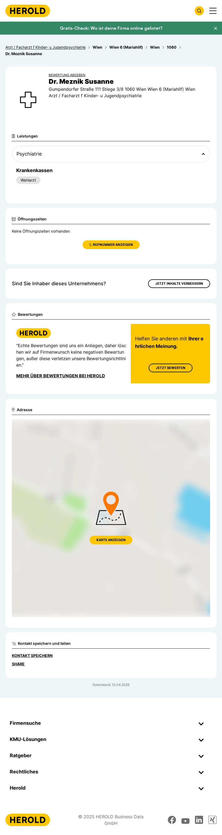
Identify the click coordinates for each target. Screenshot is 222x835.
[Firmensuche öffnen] (199, 10)
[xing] (212, 820)
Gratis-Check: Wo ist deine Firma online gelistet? (111, 28)
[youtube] (185, 820)
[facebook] (172, 820)
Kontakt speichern (32, 655)
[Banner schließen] (215, 28)
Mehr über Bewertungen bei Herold (60, 375)
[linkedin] (199, 820)
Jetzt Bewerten (170, 368)
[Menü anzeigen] (213, 11)
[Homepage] (27, 11)
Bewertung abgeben (67, 75)
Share (18, 664)
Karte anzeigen (111, 540)
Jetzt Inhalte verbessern (179, 283)
